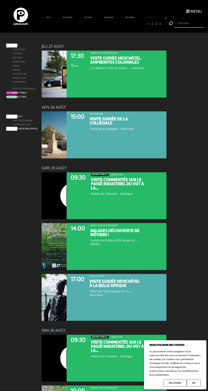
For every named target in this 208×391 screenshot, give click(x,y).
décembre (130, 18)
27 (148, 23)
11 (84, 23)
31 (164, 23)
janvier (149, 18)
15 (100, 23)
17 (108, 23)
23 (132, 23)
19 (116, 23)
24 (136, 23)
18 (112, 23)
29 (156, 23)
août (48, 18)
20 (120, 23)
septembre (68, 18)
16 (104, 23)
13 (92, 23)
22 (128, 23)
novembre (109, 18)
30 (160, 23)
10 (80, 23)
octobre (88, 18)
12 (88, 23)
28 (152, 23)
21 (124, 23)
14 (96, 23)
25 (140, 23)
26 (144, 23)
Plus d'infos (175, 383)
